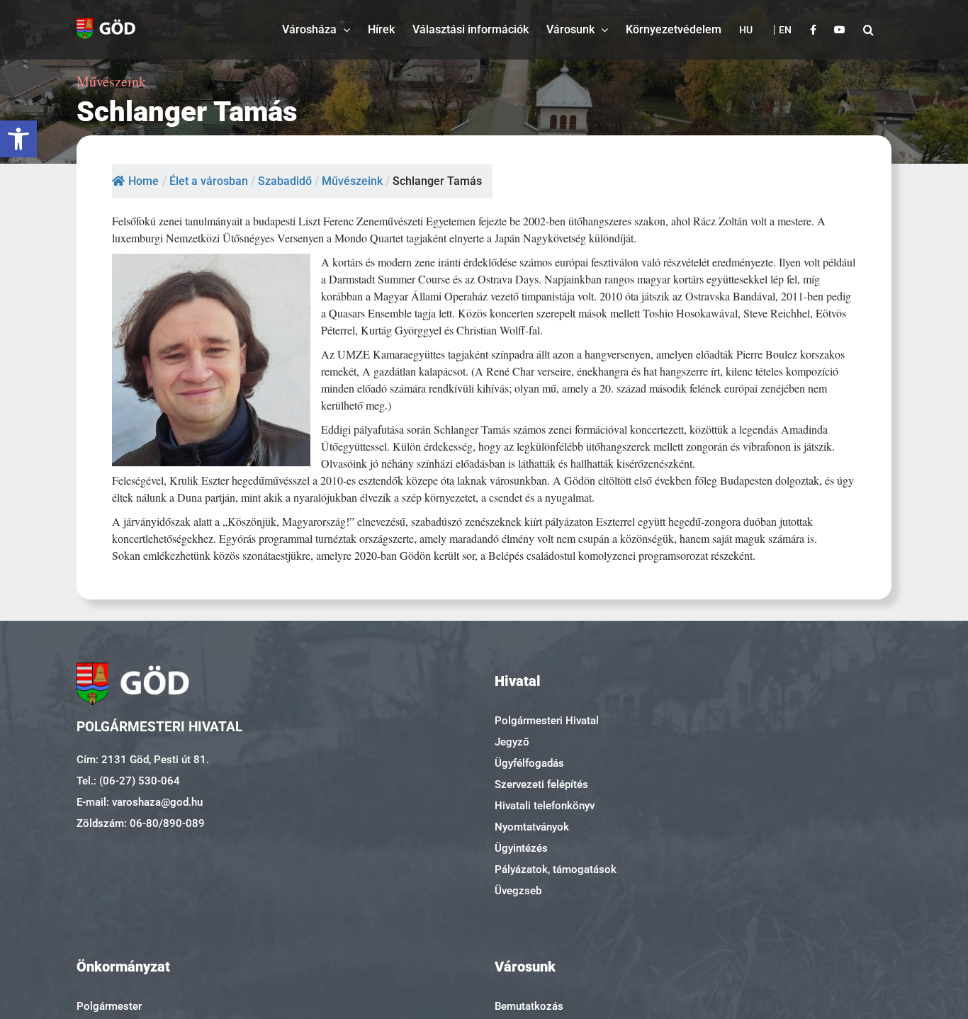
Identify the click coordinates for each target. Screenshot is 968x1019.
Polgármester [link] (109, 1006)
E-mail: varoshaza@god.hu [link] (140, 802)
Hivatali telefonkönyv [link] (545, 805)
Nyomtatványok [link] (532, 827)
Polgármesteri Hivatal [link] (547, 720)
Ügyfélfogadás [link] (529, 763)
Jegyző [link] (512, 742)
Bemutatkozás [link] (529, 1006)
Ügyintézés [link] (521, 848)
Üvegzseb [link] (518, 890)
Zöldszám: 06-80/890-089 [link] (141, 823)
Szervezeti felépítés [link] (541, 784)
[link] (18, 138)
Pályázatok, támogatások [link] (556, 869)
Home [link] (143, 181)
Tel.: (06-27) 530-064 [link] (128, 781)
